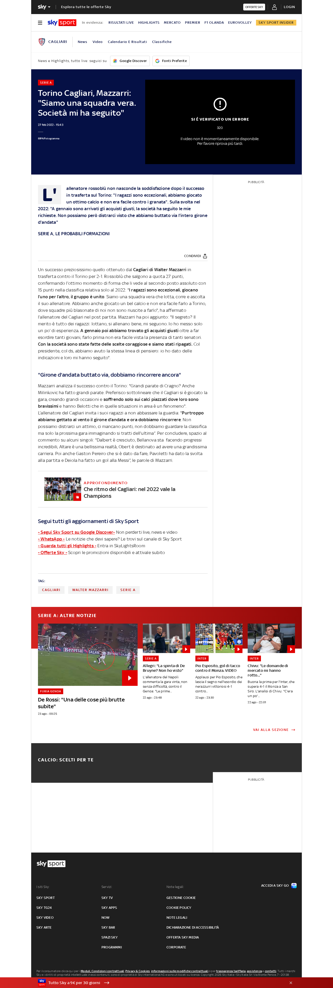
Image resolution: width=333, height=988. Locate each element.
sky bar (108, 927)
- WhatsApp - (51, 539)
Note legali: (175, 887)
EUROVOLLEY (240, 22)
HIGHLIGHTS (149, 22)
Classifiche (162, 42)
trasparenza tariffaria (231, 971)
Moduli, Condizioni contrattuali (102, 971)
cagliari (51, 590)
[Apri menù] (40, 22)
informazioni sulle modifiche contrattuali (179, 971)
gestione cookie (181, 898)
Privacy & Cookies (137, 971)
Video (98, 42)
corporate (176, 947)
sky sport (45, 898)
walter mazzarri (90, 590)
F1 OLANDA (214, 22)
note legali (176, 917)
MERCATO (172, 22)
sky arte (44, 927)
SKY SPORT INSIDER (276, 22)
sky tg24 (44, 908)
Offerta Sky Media (182, 937)
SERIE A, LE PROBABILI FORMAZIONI (74, 233)
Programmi (111, 947)
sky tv (107, 898)
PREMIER (192, 22)
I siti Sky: (42, 887)
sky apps (109, 908)
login (289, 7)
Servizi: (106, 887)
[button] (158, 983)
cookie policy (178, 908)
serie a (128, 590)
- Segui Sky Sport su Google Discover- (76, 532)
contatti (271, 971)
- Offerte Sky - (52, 552)
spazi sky (109, 937)
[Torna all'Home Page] (62, 22)
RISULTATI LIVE (121, 22)
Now (105, 917)
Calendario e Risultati (127, 42)
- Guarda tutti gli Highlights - (67, 545)
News (82, 42)
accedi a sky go (275, 885)
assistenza (254, 971)
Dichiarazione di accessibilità (192, 927)
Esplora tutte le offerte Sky (86, 7)
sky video (45, 917)
